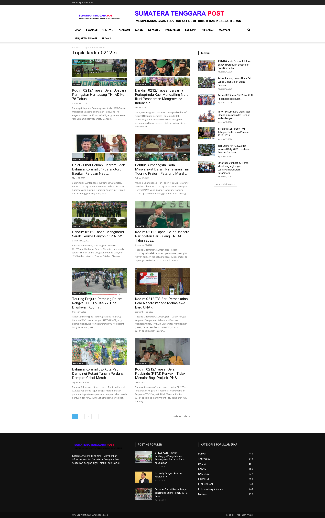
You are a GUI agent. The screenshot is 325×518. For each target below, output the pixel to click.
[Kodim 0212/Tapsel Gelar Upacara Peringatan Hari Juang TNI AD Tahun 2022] (162, 214)
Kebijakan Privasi (85, 38)
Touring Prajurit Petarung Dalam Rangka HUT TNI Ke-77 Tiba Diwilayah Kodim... (97, 303)
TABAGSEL (191, 30)
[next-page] (96, 416)
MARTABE (225, 30)
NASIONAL (208, 30)
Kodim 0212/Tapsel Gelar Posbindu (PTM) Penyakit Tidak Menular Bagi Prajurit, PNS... (160, 373)
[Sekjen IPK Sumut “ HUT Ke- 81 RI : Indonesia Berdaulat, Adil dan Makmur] (206, 99)
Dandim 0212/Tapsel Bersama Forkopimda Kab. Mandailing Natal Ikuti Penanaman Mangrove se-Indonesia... (162, 96)
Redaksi (106, 38)
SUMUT (106, 30)
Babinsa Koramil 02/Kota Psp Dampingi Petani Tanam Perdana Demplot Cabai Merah (98, 373)
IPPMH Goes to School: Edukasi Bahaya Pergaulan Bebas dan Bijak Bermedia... (234, 64)
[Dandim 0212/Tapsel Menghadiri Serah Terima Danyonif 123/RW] (99, 214)
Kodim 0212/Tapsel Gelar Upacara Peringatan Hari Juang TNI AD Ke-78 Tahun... (99, 94)
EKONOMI (92, 30)
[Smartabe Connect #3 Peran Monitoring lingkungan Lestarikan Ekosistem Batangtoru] (206, 167)
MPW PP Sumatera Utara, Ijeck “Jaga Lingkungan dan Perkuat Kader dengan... (234, 115)
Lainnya (76, 84)
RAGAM (139, 30)
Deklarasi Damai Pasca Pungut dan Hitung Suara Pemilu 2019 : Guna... (171, 493)
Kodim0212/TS (142, 84)
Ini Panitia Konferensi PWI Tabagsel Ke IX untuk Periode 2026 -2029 (233, 132)
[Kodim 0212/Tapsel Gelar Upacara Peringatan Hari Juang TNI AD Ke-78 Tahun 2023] (99, 72)
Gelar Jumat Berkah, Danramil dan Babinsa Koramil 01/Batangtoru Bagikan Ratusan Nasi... (98, 169)
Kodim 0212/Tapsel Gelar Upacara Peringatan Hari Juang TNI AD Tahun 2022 (162, 236)
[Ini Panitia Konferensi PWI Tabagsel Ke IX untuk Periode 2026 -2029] (206, 133)
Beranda (76, 47)
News (77, 30)
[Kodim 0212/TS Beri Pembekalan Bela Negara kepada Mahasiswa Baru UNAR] (162, 281)
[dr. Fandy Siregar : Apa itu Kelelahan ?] (143, 477)
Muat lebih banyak (224, 184)
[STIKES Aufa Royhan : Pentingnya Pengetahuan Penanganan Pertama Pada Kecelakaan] (143, 457)
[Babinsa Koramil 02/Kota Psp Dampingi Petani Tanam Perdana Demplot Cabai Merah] (99, 351)
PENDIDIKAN (172, 30)
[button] (249, 30)
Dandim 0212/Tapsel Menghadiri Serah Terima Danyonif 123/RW (98, 234)
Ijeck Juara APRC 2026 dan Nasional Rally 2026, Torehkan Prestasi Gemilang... (234, 149)
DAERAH (153, 30)
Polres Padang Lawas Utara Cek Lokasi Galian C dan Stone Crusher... (235, 82)
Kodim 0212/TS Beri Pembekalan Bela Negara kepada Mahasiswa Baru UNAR (161, 303)
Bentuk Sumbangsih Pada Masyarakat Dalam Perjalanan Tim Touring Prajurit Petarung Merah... (162, 169)
